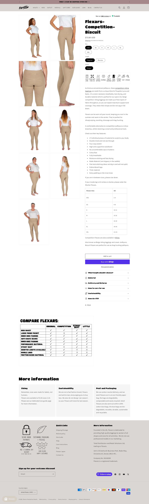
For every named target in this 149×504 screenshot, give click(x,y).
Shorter (100, 60)
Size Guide (59, 437)
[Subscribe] (53, 474)
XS (95, 48)
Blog (57, 448)
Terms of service (62, 499)
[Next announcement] (129, 2)
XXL (88, 52)
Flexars (25, 499)
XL (120, 48)
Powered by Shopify (32, 499)
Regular (90, 60)
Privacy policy (52, 499)
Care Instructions (62, 444)
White (117, 238)
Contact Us (59, 455)
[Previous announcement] (19, 2)
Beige (89, 68)
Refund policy (60, 434)
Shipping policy (73, 499)
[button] (36, 7)
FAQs (57, 441)
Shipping (87, 40)
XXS (88, 48)
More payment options (107, 266)
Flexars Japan (60, 451)
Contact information (84, 499)
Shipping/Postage (62, 430)
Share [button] (89, 305)
